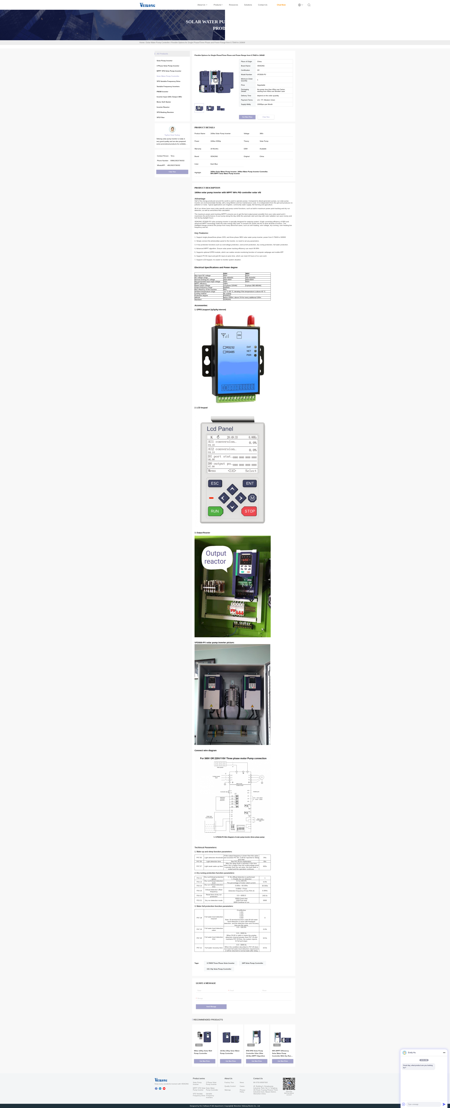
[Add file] (403, 1104)
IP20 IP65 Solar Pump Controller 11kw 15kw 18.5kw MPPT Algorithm (255, 1053)
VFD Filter (161, 117)
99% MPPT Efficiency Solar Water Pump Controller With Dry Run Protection (281, 1053)
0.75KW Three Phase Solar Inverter (220, 963)
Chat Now (281, 5)
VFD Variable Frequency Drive (168, 81)
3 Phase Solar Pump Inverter (168, 66)
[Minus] (444, 1052)
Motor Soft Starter (164, 102)
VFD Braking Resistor (165, 112)
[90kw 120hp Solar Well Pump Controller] (204, 1034)
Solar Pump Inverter (164, 61)
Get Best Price (247, 117)
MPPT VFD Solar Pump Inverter (169, 71)
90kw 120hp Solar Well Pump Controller (203, 1052)
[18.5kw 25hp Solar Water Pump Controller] (230, 1034)
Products (217, 5)
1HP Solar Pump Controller (252, 963)
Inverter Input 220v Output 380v (169, 97)
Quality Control (230, 1086)
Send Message (211, 1006)
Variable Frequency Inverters (168, 86)
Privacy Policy (242, 1091)
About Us (201, 5)
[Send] (444, 1104)
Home (141, 43)
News (242, 1082)
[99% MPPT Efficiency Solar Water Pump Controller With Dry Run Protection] (282, 1034)
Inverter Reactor (163, 107)
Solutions (248, 5)
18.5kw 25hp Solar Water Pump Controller (230, 1052)
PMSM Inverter (162, 92)
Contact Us (262, 5)
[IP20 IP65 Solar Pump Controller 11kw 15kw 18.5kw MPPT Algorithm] (256, 1037)
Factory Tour (229, 1082)
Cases (242, 1086)
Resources (233, 5)
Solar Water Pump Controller (158, 43)
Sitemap (228, 1090)
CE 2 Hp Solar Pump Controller (219, 969)
